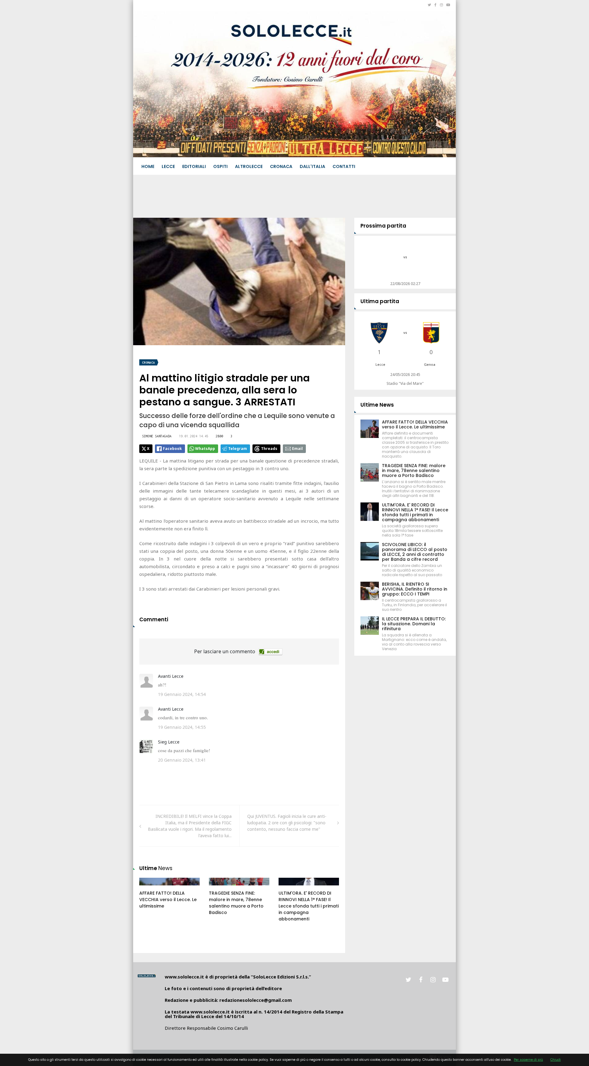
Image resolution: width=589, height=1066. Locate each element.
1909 (289, 887)
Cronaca (281, 166)
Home (147, 166)
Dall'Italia (312, 166)
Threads (269, 448)
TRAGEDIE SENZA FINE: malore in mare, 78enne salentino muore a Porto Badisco (236, 903)
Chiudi (555, 1059)
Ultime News (377, 404)
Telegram (237, 448)
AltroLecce (249, 166)
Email (297, 448)
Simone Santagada (156, 436)
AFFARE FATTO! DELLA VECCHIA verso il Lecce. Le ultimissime (168, 899)
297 (219, 887)
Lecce (168, 166)
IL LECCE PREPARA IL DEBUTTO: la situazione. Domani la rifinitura (414, 624)
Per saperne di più (528, 1059)
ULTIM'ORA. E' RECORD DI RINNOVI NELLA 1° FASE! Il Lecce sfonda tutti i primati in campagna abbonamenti (309, 906)
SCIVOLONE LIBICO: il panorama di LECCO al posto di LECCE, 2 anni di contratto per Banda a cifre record (414, 551)
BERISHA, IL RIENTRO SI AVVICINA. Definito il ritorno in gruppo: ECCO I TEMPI (414, 589)
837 (149, 887)
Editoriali (194, 166)
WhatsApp (205, 448)
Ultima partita (379, 301)
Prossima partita (383, 225)
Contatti (344, 166)
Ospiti (220, 166)
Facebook (172, 448)
